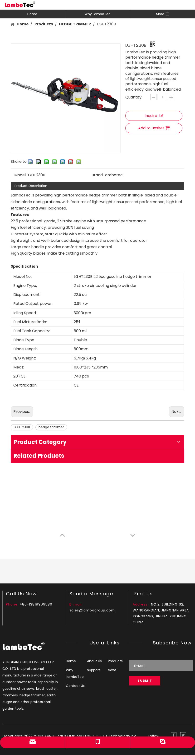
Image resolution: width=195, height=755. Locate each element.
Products (115, 661)
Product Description (31, 185)
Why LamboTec (97, 14)
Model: (20, 175)
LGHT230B (22, 427)
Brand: (97, 175)
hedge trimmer (51, 427)
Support (93, 670)
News (112, 670)
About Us (94, 661)
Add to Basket (151, 128)
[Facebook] (173, 735)
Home (32, 14)
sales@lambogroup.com (92, 610)
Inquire (151, 115)
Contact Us (75, 685)
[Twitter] (183, 735)
